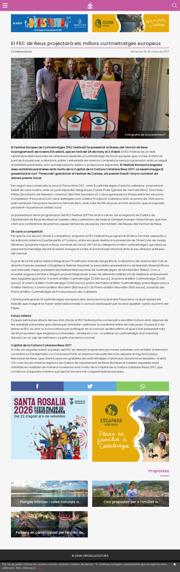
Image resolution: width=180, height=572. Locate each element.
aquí (39, 568)
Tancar (174, 564)
